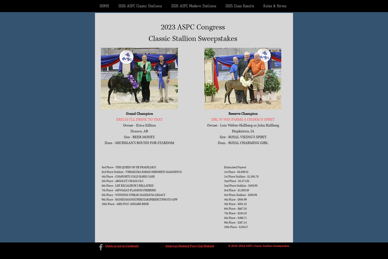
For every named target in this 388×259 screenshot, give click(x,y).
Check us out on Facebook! (122, 246)
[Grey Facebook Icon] (101, 247)
